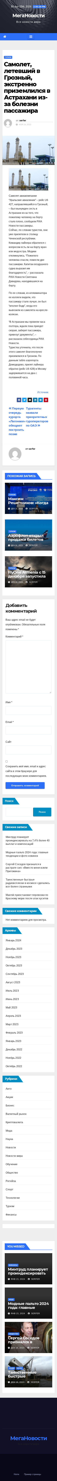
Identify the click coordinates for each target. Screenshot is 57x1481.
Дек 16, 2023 (18, 1348)
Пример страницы (32, 1474)
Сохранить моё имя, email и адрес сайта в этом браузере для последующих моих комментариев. (26, 771)
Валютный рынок (16, 1114)
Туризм (8, 57)
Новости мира (14, 1156)
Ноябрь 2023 (13, 957)
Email (10, 722)
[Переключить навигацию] (30, 36)
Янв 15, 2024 (18, 1279)
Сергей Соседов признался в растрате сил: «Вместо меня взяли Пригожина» (27, 868)
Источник (42, 392)
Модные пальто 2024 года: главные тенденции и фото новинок (28, 1309)
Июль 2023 (12, 990)
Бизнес (10, 1105)
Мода (9, 1130)
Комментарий (14, 636)
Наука (9, 1139)
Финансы (11, 1214)
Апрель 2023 (13, 1016)
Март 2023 (12, 1024)
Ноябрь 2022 (13, 1058)
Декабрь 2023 (14, 948)
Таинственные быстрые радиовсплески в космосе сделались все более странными (28, 883)
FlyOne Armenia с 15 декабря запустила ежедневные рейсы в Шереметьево (27, 578)
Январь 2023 (13, 1041)
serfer (22, 120)
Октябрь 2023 (14, 965)
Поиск (9, 801)
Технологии (13, 1197)
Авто (9, 1088)
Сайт (8, 741)
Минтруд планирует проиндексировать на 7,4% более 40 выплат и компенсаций (28, 840)
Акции (9, 1097)
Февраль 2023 (14, 1032)
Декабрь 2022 (14, 1049)
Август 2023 (13, 982)
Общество (12, 1172)
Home (16, 1474)
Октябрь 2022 (14, 1066)
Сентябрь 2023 (15, 974)
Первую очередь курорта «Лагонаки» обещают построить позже (17, 421)
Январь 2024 (13, 940)
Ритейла (11, 1181)
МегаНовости (28, 16)
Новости (11, 1147)
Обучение (12, 1164)
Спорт (9, 1189)
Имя (9, 702)
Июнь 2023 (12, 999)
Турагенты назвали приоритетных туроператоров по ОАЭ (37, 417)
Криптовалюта (14, 1122)
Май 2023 (11, 1007)
